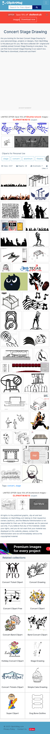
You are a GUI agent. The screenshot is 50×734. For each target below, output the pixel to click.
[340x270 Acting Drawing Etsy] (38, 240)
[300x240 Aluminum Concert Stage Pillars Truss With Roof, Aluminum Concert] (38, 256)
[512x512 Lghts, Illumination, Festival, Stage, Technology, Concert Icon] (11, 384)
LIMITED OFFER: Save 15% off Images (24, 117)
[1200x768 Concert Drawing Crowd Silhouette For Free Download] (14, 240)
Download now (28, 19)
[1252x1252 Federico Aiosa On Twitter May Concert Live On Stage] (32, 475)
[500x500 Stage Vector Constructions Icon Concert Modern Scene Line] (11, 456)
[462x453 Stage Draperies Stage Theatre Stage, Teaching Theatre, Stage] (21, 438)
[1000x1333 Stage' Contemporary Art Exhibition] (6, 438)
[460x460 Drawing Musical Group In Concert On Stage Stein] (11, 475)
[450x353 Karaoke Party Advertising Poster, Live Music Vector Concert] (40, 195)
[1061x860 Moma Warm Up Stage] (36, 384)
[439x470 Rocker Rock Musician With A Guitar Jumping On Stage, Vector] (39, 422)
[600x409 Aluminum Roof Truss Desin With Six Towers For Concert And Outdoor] (38, 181)
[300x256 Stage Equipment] (40, 438)
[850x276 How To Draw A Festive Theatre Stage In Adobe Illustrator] (30, 368)
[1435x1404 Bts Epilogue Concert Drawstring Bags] (6, 268)
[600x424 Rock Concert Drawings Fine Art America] (15, 422)
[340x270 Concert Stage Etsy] (36, 321)
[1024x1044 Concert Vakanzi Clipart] (9, 340)
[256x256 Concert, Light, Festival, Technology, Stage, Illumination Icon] (11, 321)
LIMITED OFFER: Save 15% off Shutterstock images (24, 493)
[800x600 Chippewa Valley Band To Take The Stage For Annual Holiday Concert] (35, 302)
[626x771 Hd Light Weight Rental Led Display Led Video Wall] (5, 368)
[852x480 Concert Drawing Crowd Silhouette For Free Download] (37, 226)
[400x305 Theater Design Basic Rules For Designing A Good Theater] (35, 456)
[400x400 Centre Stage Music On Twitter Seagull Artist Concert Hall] (39, 283)
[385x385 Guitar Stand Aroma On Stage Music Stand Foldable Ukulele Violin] (41, 355)
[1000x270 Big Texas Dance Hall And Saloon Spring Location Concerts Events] (30, 269)
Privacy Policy (9, 729)
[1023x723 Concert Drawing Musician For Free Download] (35, 211)
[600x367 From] (34, 340)
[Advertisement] (25, 81)
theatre (40, 158)
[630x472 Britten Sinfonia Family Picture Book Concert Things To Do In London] (14, 283)
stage (5, 158)
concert (16, 158)
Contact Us (22, 729)
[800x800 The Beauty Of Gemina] (10, 211)
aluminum (28, 158)
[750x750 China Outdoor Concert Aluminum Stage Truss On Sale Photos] (11, 302)
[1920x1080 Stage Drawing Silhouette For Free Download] (13, 181)
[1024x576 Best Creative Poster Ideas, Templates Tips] (12, 226)
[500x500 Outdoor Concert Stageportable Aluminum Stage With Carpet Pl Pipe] (39, 403)
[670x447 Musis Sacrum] (15, 403)
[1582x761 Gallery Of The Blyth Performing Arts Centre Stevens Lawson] (17, 355)
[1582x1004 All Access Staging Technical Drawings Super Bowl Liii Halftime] (14, 256)
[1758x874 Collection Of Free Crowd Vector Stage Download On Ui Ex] (15, 195)
